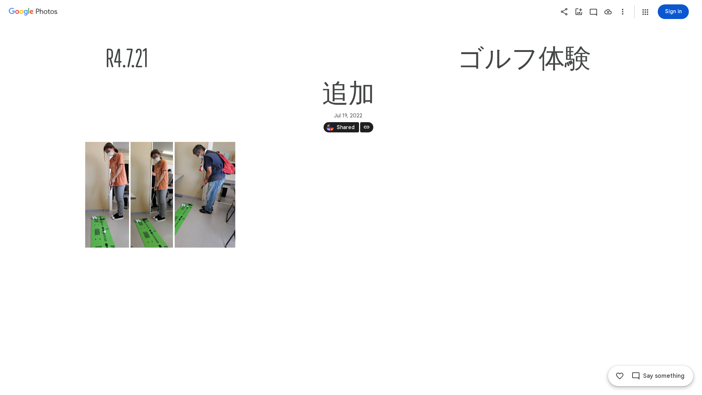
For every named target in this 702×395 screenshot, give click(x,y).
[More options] (622, 11)
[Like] (619, 376)
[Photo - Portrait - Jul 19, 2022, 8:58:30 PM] (204, 195)
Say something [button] (663, 376)
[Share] (564, 11)
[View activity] (593, 11)
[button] (645, 12)
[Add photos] (578, 11)
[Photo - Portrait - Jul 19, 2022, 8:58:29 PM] (107, 195)
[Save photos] (608, 11)
